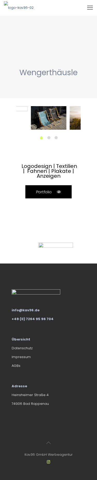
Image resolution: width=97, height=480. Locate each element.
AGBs (16, 365)
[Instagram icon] (48, 461)
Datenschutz (22, 348)
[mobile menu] (90, 7)
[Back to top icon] (48, 442)
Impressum (21, 356)
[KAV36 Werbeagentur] (19, 7)
